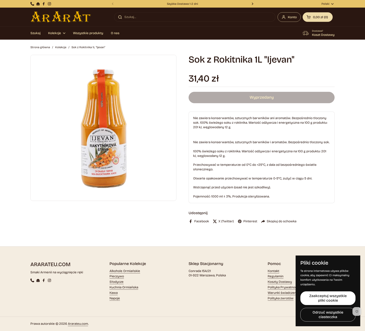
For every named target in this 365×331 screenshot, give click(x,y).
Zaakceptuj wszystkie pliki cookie (328, 298)
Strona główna (40, 47)
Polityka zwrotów (281, 298)
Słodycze (117, 282)
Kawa (114, 293)
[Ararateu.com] (60, 17)
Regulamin (275, 276)
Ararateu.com (78, 324)
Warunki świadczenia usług (288, 293)
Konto (292, 17)
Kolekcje (60, 47)
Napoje (115, 298)
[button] (318, 17)
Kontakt (273, 271)
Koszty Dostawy (280, 282)
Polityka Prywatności (283, 287)
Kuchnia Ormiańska (124, 287)
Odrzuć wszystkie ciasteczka (328, 314)
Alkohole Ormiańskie (125, 271)
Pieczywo (117, 276)
